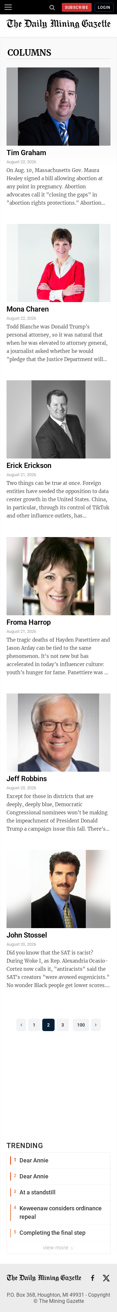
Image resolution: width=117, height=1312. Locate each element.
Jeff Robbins (26, 779)
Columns (29, 52)
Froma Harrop (28, 622)
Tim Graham (26, 153)
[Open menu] (8, 7)
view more (56, 1247)
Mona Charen (27, 309)
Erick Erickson (28, 465)
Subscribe (77, 7)
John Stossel (26, 935)
